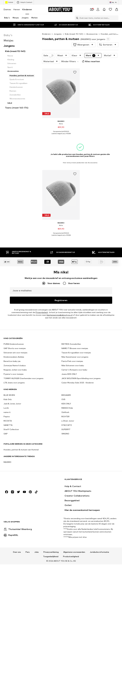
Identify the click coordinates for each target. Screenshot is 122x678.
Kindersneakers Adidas (14, 357)
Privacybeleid (42, 312)
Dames (7, 9)
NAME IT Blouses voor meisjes (74, 348)
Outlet (10, 2)
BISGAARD (66, 395)
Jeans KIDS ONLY (69, 374)
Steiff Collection (11, 429)
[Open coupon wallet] (91, 9)
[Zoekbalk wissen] (116, 18)
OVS (63, 399)
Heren (16, 9)
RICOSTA (8, 421)
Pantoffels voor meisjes (72, 361)
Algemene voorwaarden (74, 552)
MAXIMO (7, 462)
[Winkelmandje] (116, 9)
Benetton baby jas (12, 361)
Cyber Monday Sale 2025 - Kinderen (77, 383)
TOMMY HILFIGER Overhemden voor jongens (23, 378)
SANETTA (8, 425)
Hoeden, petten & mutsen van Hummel (21, 450)
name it (7, 412)
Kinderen (27, 9)
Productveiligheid (71, 557)
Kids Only (8, 399)
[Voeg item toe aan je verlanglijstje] (75, 72)
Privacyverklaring (51, 552)
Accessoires (92, 34)
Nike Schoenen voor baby (72, 365)
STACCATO (66, 425)
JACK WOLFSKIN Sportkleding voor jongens (81, 378)
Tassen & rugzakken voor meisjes (76, 353)
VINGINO (65, 434)
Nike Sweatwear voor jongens (74, 357)
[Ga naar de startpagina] (19, 480)
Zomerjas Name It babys (15, 365)
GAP (6, 434)
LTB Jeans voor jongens (14, 383)
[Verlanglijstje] (110, 9)
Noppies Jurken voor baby (15, 370)
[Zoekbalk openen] (76, 18)
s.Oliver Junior (67, 421)
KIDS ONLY (66, 404)
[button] (83, 44)
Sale (45, 55)
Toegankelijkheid (50, 557)
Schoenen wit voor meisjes (15, 353)
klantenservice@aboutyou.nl (59, 315)
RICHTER (65, 416)
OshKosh (65, 412)
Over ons (17, 552)
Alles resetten (92, 61)
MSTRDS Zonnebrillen (71, 344)
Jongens (58, 34)
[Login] (98, 9)
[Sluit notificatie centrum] (104, 9)
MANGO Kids (67, 408)
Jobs (36, 552)
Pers (28, 552)
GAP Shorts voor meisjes (15, 348)
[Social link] (6, 492)
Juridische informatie (99, 552)
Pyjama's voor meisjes (14, 374)
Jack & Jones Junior (12, 404)
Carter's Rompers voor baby (74, 370)
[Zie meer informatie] (61, 136)
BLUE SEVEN (9, 395)
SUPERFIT (65, 429)
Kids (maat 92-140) (74, 34)
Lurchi (6, 408)
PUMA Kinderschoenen (14, 344)
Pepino (7, 416)
